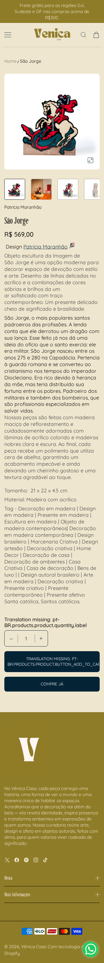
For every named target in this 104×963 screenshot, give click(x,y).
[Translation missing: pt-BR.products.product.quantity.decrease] (11, 638)
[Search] (83, 34)
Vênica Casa (33, 946)
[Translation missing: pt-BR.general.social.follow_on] (7, 860)
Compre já (52, 684)
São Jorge (30, 61)
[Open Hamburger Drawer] (7, 34)
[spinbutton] (26, 638)
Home (10, 61)
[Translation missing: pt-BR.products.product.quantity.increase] (41, 638)
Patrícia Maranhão (45, 246)
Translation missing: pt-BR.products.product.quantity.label (45, 622)
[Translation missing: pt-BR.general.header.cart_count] (96, 34)
